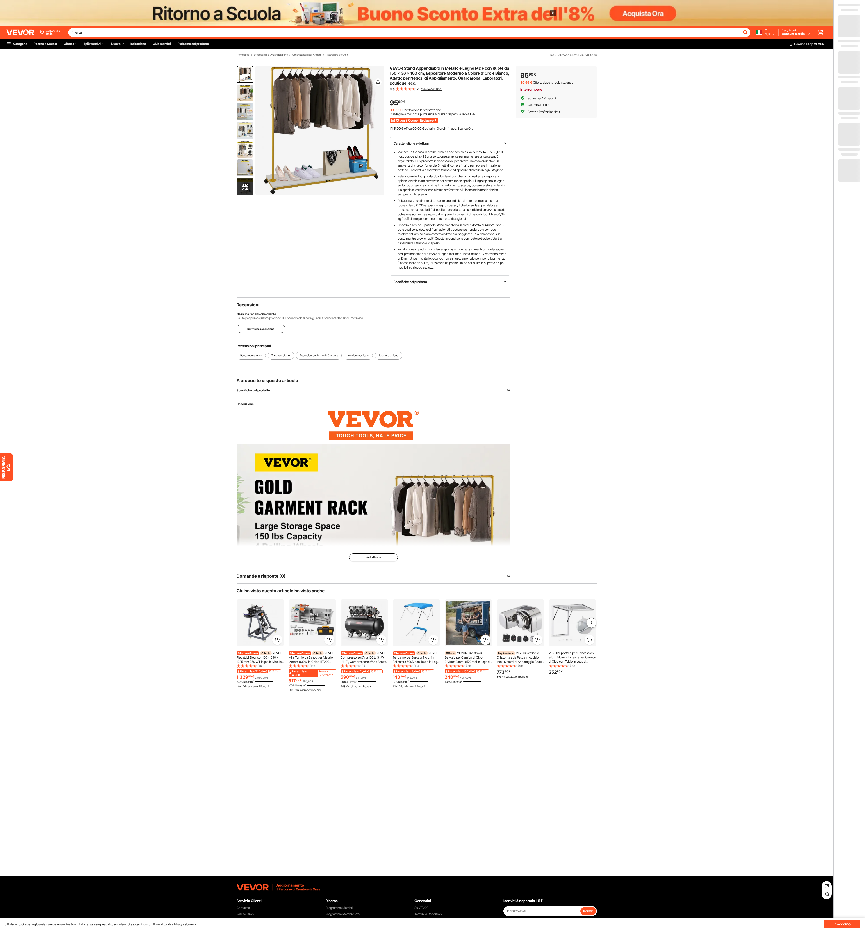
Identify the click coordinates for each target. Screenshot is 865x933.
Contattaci (243, 908)
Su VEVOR (421, 908)
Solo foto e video (388, 355)
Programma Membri (339, 908)
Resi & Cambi (245, 914)
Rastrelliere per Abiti (337, 54)
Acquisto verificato (358, 355)
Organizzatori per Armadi (306, 54)
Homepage (243, 54)
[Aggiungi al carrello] (277, 640)
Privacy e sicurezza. (185, 924)
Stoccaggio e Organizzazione (271, 54)
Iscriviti (588, 911)
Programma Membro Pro (343, 914)
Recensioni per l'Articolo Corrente (319, 355)
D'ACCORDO (843, 924)
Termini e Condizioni (428, 914)
